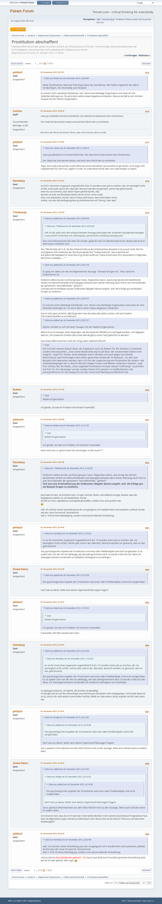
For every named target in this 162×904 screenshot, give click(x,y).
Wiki (98, 19)
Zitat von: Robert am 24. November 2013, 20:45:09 (67, 78)
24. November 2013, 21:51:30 (52, 389)
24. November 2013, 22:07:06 (52, 462)
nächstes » (144, 55)
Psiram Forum (22, 11)
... (38, 63)
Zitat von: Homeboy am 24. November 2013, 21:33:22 (68, 533)
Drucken (146, 64)
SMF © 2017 (22, 901)
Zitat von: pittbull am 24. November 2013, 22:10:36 (67, 575)
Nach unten (16, 64)
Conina (17, 111)
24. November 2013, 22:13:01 (52, 602)
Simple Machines (34, 901)
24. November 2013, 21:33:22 (52, 180)
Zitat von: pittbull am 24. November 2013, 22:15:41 (67, 769)
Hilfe (123, 901)
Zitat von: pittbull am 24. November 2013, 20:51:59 (67, 265)
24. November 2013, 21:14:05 (52, 142)
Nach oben (16, 870)
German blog (108, 19)
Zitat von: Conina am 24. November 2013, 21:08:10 (67, 148)
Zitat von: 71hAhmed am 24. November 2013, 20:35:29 (70, 226)
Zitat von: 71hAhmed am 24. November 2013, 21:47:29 (68, 468)
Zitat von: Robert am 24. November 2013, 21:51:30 (67, 425)
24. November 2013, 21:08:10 (52, 111)
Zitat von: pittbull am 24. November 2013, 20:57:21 (67, 298)
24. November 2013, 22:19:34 (52, 763)
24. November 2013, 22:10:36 (52, 527)
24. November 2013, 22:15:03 (52, 645)
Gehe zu (108, 882)
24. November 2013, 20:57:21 (52, 72)
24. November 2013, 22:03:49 (52, 419)
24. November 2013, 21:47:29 (52, 212)
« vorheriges (130, 55)
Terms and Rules (134, 901)
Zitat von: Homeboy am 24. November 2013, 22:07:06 (68, 839)
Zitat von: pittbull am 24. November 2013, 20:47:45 (67, 218)
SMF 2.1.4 (12, 901)
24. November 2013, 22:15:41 (52, 711)
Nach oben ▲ (148, 901)
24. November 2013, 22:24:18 (52, 833)
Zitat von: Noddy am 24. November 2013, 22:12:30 (67, 717)
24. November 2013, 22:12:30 (52, 569)
